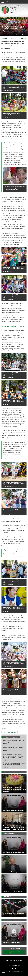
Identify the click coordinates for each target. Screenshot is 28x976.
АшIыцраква (4, 38)
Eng (10, 5)
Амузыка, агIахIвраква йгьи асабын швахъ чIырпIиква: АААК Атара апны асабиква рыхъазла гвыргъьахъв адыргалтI (13, 757)
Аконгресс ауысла (10, 960)
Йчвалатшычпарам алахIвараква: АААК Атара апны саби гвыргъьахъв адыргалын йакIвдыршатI (14, 764)
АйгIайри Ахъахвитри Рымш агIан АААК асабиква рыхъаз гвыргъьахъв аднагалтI (14, 742)
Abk (15, 5)
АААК (3, 19)
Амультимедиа (11, 963)
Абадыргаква (19, 960)
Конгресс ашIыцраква (14, 965)
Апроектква (19, 963)
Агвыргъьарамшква (10, 19)
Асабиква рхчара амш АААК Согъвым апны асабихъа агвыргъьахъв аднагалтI (13, 749)
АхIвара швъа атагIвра (14, 952)
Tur (13, 5)
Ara (20, 5)
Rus (8, 5)
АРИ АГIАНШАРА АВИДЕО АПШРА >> (12, 326)
